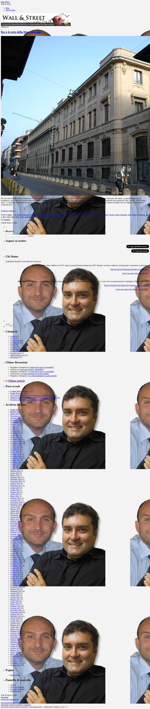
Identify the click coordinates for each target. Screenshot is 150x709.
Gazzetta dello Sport (87, 215)
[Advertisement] (23, 307)
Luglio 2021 (14, 490)
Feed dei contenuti (17, 687)
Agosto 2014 (15, 619)
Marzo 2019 (14, 519)
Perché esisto (10, 10)
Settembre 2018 (16, 526)
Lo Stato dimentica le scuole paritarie (35, 374)
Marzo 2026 (14, 414)
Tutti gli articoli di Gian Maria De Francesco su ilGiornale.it (126, 285)
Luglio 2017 (14, 547)
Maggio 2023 (15, 450)
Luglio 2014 (14, 621)
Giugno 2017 (15, 549)
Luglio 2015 (14, 595)
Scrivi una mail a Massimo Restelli (135, 273)
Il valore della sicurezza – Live (21, 391)
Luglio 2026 (14, 410)
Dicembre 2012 (16, 661)
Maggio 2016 (15, 574)
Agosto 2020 (15, 507)
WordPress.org (15, 691)
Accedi (13, 685)
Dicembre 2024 (16, 420)
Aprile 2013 (14, 652)
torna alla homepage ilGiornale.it (13, 703)
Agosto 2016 (15, 568)
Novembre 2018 (16, 524)
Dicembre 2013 (16, 636)
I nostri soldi (14, 340)
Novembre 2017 (16, 538)
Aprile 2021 (14, 494)
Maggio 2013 (15, 650)
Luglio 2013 (14, 646)
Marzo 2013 (14, 655)
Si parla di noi (15, 353)
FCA (77, 215)
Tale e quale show (13, 217)
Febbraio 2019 (15, 522)
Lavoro (13, 347)
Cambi (12, 336)
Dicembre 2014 (16, 610)
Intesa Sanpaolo (121, 215)
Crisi (12, 338)
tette (22, 217)
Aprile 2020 (14, 511)
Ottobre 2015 (15, 589)
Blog (7, 8)
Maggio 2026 (15, 412)
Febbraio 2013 (15, 657)
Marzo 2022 (14, 475)
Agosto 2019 (15, 517)
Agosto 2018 (15, 528)
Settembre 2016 (16, 566)
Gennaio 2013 (15, 659)
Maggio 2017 (15, 551)
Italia (10, 215)
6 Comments (5, 220)
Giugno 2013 (15, 648)
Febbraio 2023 (15, 454)
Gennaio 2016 (15, 583)
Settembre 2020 (16, 505)
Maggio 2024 (15, 433)
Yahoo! (60, 217)
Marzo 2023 (14, 452)
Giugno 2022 (15, 469)
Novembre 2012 (16, 663)
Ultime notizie (16, 380)
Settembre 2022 (16, 462)
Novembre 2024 (16, 422)
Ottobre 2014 (15, 614)
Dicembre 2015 (16, 585)
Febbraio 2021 (15, 498)
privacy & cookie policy (10, 699)
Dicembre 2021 (16, 479)
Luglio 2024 (14, 429)
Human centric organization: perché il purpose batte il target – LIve (35, 398)
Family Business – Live (19, 393)
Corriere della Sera (37, 215)
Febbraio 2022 (15, 477)
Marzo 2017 (14, 555)
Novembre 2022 (16, 458)
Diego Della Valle (51, 215)
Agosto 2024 (15, 427)
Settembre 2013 (16, 642)
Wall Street (14, 357)
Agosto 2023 (15, 446)
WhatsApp (53, 217)
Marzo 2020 (14, 513)
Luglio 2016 (14, 570)
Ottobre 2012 (15, 665)
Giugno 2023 (15, 448)
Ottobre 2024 (15, 424)
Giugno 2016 (15, 572)
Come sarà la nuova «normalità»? (41, 367)
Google (111, 215)
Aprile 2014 (14, 627)
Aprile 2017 (14, 553)
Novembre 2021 (16, 481)
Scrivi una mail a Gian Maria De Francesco (132, 289)
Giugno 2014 (15, 623)
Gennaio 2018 (15, 534)
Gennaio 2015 (15, 608)
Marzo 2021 (14, 496)
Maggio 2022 (15, 471)
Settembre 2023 (16, 443)
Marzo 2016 (14, 579)
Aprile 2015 (14, 602)
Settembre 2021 (16, 486)
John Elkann (132, 215)
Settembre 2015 (16, 591)
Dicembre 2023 (16, 439)
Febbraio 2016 (15, 581)
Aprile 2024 (14, 435)
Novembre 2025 (16, 416)
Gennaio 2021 (15, 500)
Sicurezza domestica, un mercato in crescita (26, 400)
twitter (33, 217)
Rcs (4, 217)
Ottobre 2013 (15, 640)
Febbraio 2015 (15, 606)
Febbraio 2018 (15, 532)
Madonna (141, 215)
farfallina (71, 215)
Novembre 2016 (16, 562)
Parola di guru (15, 349)
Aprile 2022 (14, 473)
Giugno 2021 (15, 492)
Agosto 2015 (15, 593)
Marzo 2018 (14, 530)
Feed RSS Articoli (7, 705)
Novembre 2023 (16, 441)
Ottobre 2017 (15, 541)
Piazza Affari (15, 351)
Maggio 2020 (15, 509)
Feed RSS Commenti (23, 705)
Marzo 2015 (14, 604)
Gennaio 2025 (15, 418)
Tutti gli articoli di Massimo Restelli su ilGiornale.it (129, 269)
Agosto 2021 (15, 488)
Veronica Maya (42, 217)
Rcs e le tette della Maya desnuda (21, 32)
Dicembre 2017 (16, 536)
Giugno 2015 (15, 598)
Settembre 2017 (16, 543)
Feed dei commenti (17, 689)
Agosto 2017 (15, 545)
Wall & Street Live (17, 355)
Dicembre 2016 (16, 560)
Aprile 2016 (14, 576)
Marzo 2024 (14, 437)
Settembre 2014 (16, 617)
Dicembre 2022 (16, 456)
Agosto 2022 (15, 465)
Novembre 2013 (16, 638)
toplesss (27, 217)
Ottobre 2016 (15, 564)
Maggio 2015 (15, 600)
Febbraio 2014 (15, 631)
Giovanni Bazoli (102, 215)
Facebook (63, 215)
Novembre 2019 (16, 515)
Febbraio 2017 (15, 557)
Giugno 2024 (15, 431)
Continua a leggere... (8, 211)
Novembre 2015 (16, 587)
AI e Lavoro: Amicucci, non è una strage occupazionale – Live (33, 395)
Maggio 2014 (15, 625)
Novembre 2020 (16, 503)
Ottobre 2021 (15, 484)
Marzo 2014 (14, 629)
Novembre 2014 (16, 612)
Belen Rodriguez (23, 215)
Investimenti (14, 343)
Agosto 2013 (15, 644)
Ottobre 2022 (15, 460)
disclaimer (4, 697)
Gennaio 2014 (15, 633)
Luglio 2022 (14, 467)
